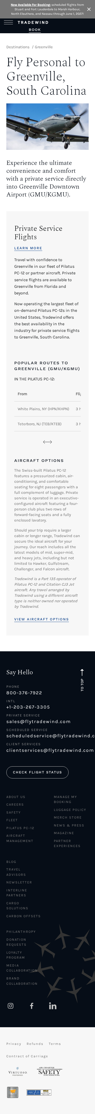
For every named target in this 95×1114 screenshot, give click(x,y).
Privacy (13, 1044)
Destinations (18, 47)
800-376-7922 (24, 693)
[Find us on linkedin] (53, 1006)
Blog (11, 862)
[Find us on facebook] (31, 1006)
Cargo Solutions (17, 905)
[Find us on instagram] (10, 1006)
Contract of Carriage (27, 1056)
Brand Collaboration (22, 981)
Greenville (44, 47)
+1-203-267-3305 (28, 707)
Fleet (12, 820)
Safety (13, 812)
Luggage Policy (70, 810)
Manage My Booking (65, 799)
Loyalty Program (15, 955)
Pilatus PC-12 (20, 828)
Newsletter (19, 882)
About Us (16, 797)
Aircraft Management (20, 838)
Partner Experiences (67, 843)
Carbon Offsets (23, 916)
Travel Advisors (16, 872)
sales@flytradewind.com (38, 721)
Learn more (28, 248)
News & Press (69, 825)
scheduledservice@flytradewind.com (47, 736)
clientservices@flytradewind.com (47, 750)
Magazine (64, 833)
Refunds (35, 1044)
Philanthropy (21, 932)
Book (35, 29)
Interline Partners (16, 892)
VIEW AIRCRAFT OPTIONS (41, 619)
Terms (55, 1044)
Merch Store (68, 817)
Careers (15, 804)
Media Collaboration (22, 968)
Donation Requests (16, 942)
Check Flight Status (37, 772)
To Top (82, 684)
